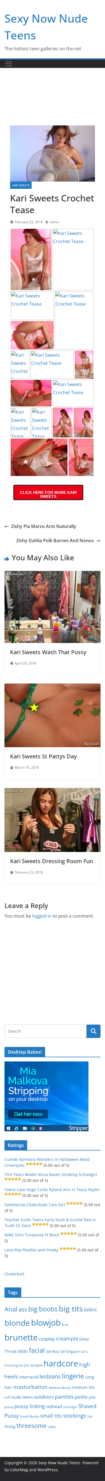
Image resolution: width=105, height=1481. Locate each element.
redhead (54, 1406)
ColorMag (19, 1469)
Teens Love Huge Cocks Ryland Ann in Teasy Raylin (52, 1189)
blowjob (46, 1322)
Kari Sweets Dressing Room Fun (51, 861)
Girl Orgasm (70, 1351)
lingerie (73, 1376)
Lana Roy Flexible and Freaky (31, 1250)
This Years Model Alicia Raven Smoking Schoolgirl (50, 1174)
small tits (51, 1415)
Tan (89, 1416)
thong (9, 1426)
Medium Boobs (60, 1388)
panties (64, 1396)
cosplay (47, 1338)
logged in (42, 916)
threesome (31, 1426)
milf (7, 1397)
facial (37, 1350)
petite (81, 1397)
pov (92, 1397)
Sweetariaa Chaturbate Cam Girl (34, 1204)
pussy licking (30, 1406)
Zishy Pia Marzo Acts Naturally (43, 526)
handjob (36, 1365)
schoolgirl (70, 1407)
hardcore (61, 1363)
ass (22, 1309)
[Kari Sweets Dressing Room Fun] (52, 792)
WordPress (48, 1469)
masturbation (30, 1386)
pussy (8, 1406)
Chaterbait (14, 1274)
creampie (67, 1338)
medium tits (83, 1387)
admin (54, 222)
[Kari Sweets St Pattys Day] (52, 687)
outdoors (44, 1397)
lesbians (50, 1376)
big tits (71, 1308)
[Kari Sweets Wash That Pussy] (52, 575)
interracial (28, 1377)
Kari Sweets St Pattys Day (43, 756)
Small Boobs (29, 1416)
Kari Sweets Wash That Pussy (48, 652)
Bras (65, 1324)
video (52, 1427)
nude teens (22, 1397)
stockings (74, 1415)
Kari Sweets (20, 185)
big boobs (43, 1308)
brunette (21, 1337)
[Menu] (8, 63)
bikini (90, 1309)
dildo (23, 1351)
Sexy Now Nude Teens (59, 1462)
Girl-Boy (52, 1351)
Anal (10, 1309)
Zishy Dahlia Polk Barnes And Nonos (55, 540)
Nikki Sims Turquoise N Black (31, 1234)
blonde (17, 1323)
